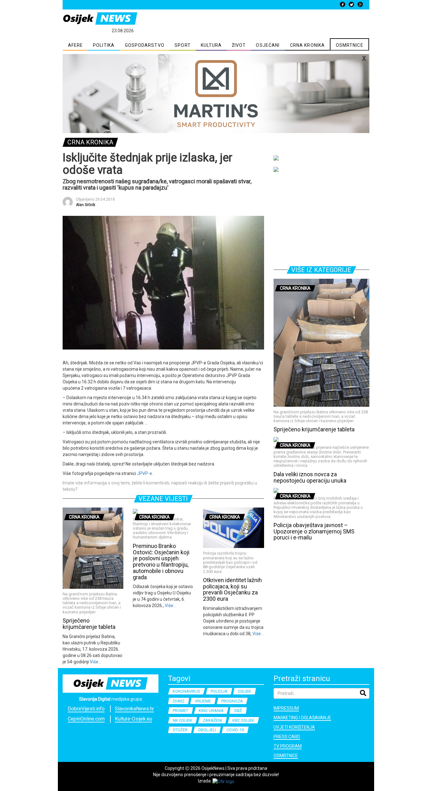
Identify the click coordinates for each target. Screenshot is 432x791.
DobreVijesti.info (86, 709)
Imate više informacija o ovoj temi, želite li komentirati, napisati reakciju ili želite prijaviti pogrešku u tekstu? (160, 486)
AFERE (75, 45)
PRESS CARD (287, 736)
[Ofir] (223, 780)
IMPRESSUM (286, 708)
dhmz (178, 701)
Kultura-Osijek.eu (133, 719)
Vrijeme (203, 701)
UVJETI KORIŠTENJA (294, 727)
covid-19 (235, 729)
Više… (95, 661)
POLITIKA (103, 45)
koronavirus (186, 691)
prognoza (232, 701)
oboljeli (207, 729)
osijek (244, 691)
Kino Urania (211, 710)
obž (238, 710)
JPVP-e (144, 473)
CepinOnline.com (86, 719)
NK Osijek (182, 720)
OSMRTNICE (349, 45)
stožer (180, 729)
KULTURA (211, 45)
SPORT (183, 45)
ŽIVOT (239, 45)
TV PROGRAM (288, 746)
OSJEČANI (268, 45)
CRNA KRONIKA (307, 45)
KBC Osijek (243, 720)
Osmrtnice (286, 755)
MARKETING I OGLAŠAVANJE (302, 717)
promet (180, 710)
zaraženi (212, 720)
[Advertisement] (321, 217)
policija (219, 691)
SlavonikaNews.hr (134, 709)
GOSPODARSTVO (144, 45)
